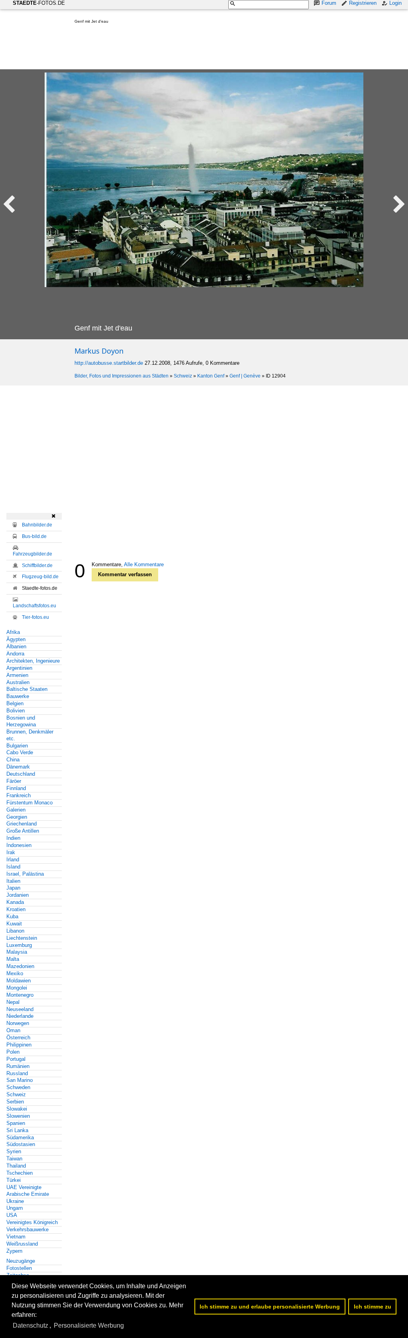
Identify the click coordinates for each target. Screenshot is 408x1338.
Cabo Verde (19, 752)
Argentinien (19, 668)
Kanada (15, 902)
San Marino (19, 1080)
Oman (13, 1030)
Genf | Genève (245, 376)
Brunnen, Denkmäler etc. (29, 735)
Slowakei (16, 1109)
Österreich (18, 1038)
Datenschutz (30, 1325)
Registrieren (363, 3)
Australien (17, 682)
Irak (10, 852)
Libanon (15, 931)
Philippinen (18, 1045)
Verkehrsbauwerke (27, 1229)
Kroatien (16, 909)
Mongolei (16, 988)
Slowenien (18, 1116)
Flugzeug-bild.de (40, 576)
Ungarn (14, 1208)
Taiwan (14, 1159)
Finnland (16, 788)
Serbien (15, 1102)
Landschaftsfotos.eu (34, 605)
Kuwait (14, 924)
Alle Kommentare (144, 564)
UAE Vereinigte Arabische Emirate (27, 1190)
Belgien (15, 703)
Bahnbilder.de (37, 525)
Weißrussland (22, 1244)
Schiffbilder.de (37, 565)
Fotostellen (19, 1268)
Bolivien (15, 711)
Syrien (13, 1151)
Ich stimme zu (372, 1306)
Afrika (13, 632)
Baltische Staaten (26, 689)
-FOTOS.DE (39, 3)
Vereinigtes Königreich (32, 1222)
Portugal (16, 1059)
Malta (12, 959)
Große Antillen (22, 831)
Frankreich (18, 795)
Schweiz (183, 376)
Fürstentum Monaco (29, 803)
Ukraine (15, 1201)
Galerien (16, 810)
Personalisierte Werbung (89, 1325)
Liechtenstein (21, 938)
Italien (13, 881)
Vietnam (16, 1237)
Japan (13, 888)
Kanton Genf (210, 376)
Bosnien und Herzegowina (21, 721)
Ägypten (16, 639)
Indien (13, 838)
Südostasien (20, 1144)
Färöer (13, 781)
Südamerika (20, 1137)
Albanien (16, 646)
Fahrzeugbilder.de (32, 554)
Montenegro (19, 995)
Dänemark (18, 767)
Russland (17, 1073)
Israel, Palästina (25, 874)
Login (395, 3)
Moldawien (18, 981)
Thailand (16, 1166)
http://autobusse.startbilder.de (109, 363)
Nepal (13, 1002)
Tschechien (19, 1173)
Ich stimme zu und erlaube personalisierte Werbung (270, 1306)
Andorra (15, 654)
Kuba (12, 916)
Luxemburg (19, 945)
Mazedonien (20, 966)
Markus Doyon (99, 351)
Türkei (13, 1180)
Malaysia (16, 952)
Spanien (15, 1123)
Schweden (18, 1087)
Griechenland (21, 824)
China (13, 760)
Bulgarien (17, 746)
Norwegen (17, 1023)
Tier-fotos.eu (35, 617)
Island (13, 867)
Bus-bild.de (34, 536)
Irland (12, 860)
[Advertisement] (220, 48)
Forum (329, 3)
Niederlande (19, 1016)
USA (11, 1215)
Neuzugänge (20, 1261)
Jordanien (17, 895)
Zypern (14, 1251)
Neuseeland (19, 1009)
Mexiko (14, 973)
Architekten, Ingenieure (33, 661)
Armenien (17, 675)
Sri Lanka (17, 1130)
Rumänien (17, 1066)
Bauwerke (17, 696)
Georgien (16, 817)
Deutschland (20, 774)
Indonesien (18, 845)
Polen (13, 1052)
